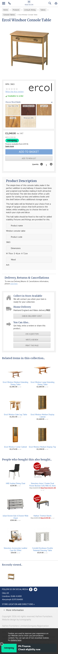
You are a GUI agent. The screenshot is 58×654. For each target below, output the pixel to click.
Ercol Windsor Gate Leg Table (15, 414)
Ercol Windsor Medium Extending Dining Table (15, 383)
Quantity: (35, 164)
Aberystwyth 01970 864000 (12, 599)
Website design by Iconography (16, 619)
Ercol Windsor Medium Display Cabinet (42, 415)
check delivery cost (32, 316)
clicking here (16, 640)
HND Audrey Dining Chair (15, 483)
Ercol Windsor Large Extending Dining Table (42, 383)
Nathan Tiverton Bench (42, 516)
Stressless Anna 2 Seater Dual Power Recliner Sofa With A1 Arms (42, 484)
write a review (32, 340)
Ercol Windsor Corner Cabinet (15, 447)
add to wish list (29, 158)
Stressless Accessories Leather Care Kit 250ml (15, 549)
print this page (32, 345)
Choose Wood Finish (13, 102)
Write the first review (14, 91)
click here (13, 284)
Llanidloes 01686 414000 (12, 596)
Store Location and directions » (18, 604)
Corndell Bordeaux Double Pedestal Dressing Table (42, 549)
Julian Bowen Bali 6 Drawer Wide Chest (15, 517)
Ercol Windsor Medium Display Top (42, 447)
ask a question (32, 334)
